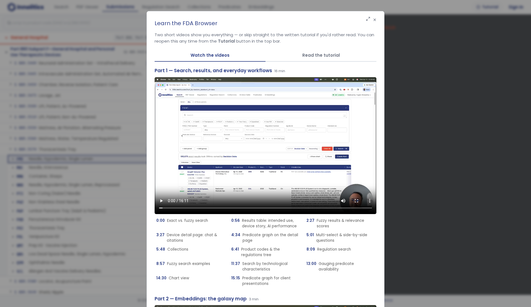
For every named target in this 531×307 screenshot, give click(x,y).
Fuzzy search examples (183, 263)
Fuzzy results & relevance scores (335, 223)
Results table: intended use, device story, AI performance (264, 223)
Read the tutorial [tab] (321, 55)
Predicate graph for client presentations (261, 280)
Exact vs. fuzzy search (182, 220)
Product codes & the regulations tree (255, 252)
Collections (172, 249)
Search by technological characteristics (259, 266)
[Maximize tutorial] (368, 19)
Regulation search (328, 249)
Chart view (172, 278)
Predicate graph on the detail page (264, 237)
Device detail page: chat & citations (186, 237)
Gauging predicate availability (330, 266)
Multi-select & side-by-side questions (336, 237)
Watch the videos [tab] (210, 55)
